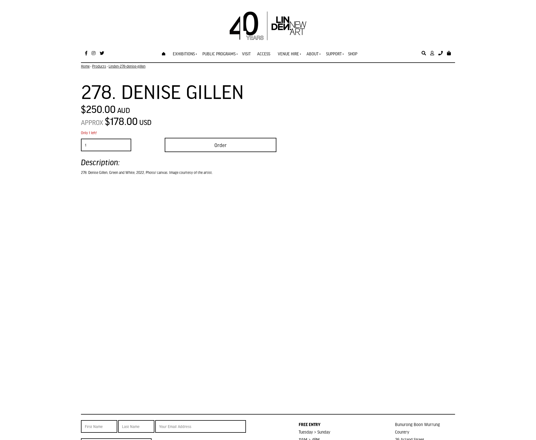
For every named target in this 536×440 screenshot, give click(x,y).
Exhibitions (184, 53)
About (313, 53)
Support (334, 53)
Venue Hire (288, 53)
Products (99, 66)
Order (220, 145)
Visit (246, 53)
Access (263, 53)
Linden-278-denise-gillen (127, 66)
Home (85, 66)
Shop (352, 53)
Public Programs (219, 53)
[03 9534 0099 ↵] (440, 53)
